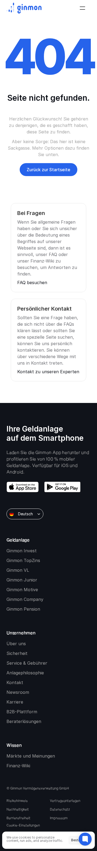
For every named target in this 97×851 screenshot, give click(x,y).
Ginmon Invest (21, 550)
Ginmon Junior (21, 580)
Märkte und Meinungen (30, 756)
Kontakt (14, 682)
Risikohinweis (17, 800)
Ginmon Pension (23, 609)
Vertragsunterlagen (65, 800)
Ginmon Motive (22, 589)
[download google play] (62, 487)
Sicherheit (16, 653)
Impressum (59, 818)
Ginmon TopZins (23, 560)
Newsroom (17, 692)
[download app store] (22, 487)
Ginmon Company (24, 599)
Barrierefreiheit (18, 818)
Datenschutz (60, 809)
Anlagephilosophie (25, 672)
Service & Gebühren (27, 663)
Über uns (16, 643)
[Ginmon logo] (23, 8)
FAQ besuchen (32, 282)
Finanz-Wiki (18, 765)
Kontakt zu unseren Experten (48, 371)
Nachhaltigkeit (17, 809)
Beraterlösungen (23, 721)
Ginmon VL (17, 570)
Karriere (14, 702)
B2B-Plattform (21, 711)
